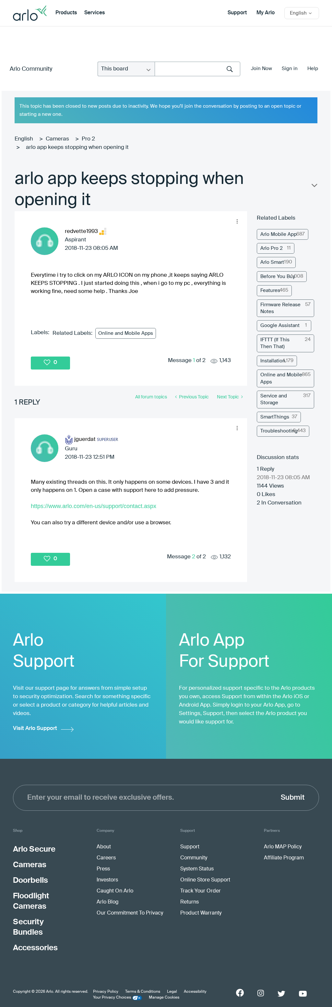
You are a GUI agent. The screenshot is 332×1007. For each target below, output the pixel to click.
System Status (197, 869)
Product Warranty (200, 913)
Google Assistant (280, 325)
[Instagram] (260, 993)
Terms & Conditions (142, 992)
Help (312, 68)
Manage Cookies (164, 998)
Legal (172, 992)
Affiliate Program (284, 858)
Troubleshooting (279, 431)
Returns (189, 902)
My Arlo (265, 13)
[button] (237, 221)
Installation (272, 360)
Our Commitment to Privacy (130, 913)
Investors (107, 880)
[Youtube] (303, 994)
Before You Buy (277, 276)
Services (94, 13)
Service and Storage (273, 399)
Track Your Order (200, 891)
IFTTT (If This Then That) (275, 343)
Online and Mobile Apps (125, 333)
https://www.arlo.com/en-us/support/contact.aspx (93, 506)
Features (270, 290)
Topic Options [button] (313, 187)
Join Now (261, 68)
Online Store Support (205, 880)
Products (66, 13)
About (104, 847)
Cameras (57, 139)
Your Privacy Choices (112, 998)
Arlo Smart (272, 262)
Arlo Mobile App (278, 234)
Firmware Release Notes (280, 308)
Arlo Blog (107, 902)
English (24, 139)
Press (103, 869)
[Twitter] (281, 994)
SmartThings (274, 417)
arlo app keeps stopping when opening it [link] (77, 147)
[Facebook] (240, 993)
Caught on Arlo (115, 891)
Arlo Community (31, 69)
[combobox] (197, 69)
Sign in (290, 68)
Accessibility (195, 992)
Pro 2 (88, 139)
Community (193, 858)
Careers (106, 858)
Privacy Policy (105, 992)
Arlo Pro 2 (271, 248)
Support (237, 13)
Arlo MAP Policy (283, 847)
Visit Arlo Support (35, 728)
